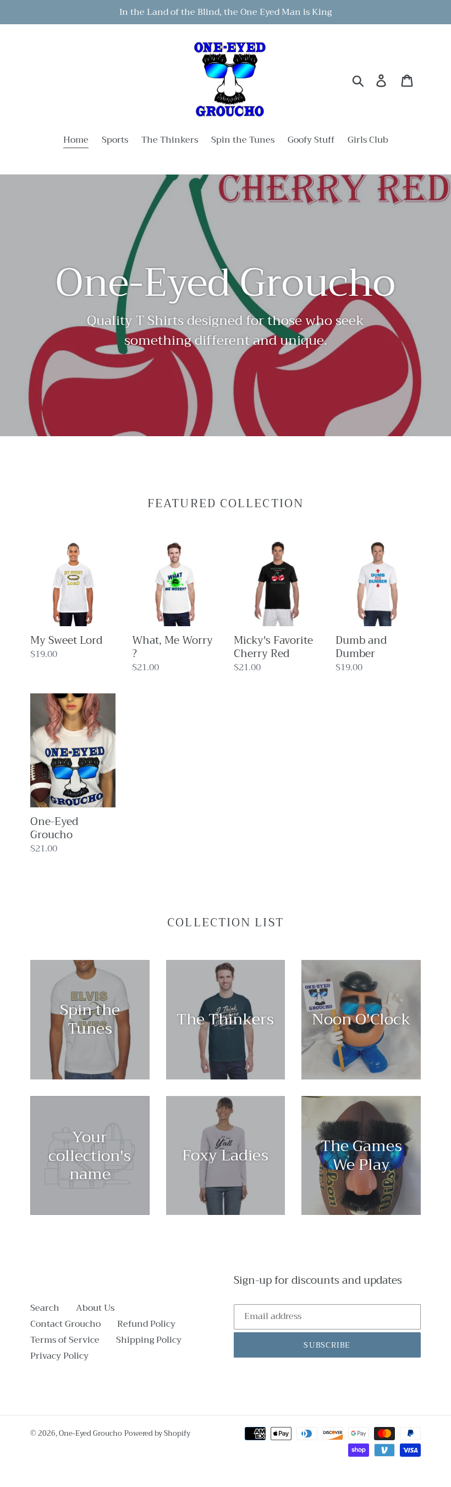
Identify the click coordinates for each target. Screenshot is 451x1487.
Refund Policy (146, 1324)
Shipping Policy (149, 1340)
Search (44, 1308)
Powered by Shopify (157, 1433)
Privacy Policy (59, 1356)
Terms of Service (65, 1340)
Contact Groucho (65, 1324)
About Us (95, 1308)
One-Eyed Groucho (90, 1433)
